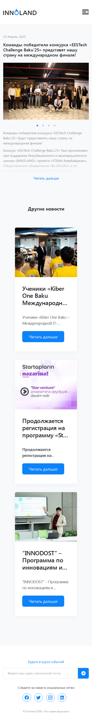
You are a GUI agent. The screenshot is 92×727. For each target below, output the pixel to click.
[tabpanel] (46, 91)
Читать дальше (46, 178)
